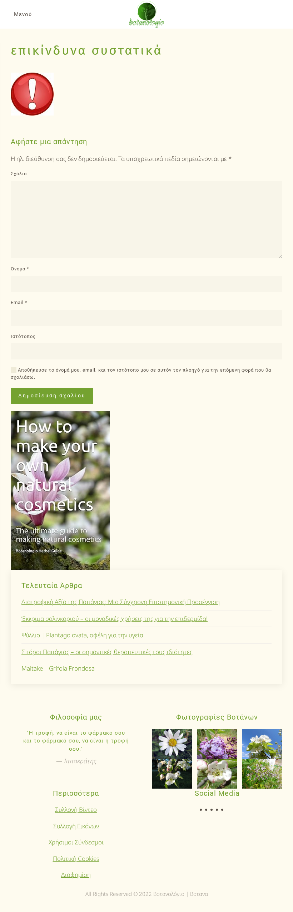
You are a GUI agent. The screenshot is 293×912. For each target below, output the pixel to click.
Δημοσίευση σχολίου (52, 395)
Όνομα (20, 268)
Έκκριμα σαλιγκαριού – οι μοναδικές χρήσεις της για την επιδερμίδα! (114, 618)
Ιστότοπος (23, 336)
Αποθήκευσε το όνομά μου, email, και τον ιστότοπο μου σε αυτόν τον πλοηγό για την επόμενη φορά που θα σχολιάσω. (141, 373)
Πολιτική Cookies (76, 858)
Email (19, 302)
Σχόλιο (19, 173)
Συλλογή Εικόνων (76, 826)
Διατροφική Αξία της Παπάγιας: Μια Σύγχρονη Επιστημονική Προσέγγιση (120, 602)
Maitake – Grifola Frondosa (58, 668)
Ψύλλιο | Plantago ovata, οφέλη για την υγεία (82, 635)
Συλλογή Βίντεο (76, 809)
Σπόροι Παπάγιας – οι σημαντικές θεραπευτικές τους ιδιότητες (107, 652)
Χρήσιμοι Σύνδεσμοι (76, 842)
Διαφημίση (76, 875)
